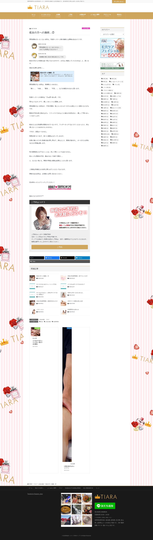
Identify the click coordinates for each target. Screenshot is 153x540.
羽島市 (105, 125)
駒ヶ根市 (115, 140)
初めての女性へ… (40, 488)
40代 (114, 78)
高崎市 (105, 145)
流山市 (114, 116)
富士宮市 (106, 105)
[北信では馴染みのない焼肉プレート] (87, 509)
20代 (105, 78)
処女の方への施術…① (42, 276)
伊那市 (118, 93)
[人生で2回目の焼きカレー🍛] (66, 509)
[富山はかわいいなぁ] (87, 520)
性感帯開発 (56, 321)
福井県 (105, 122)
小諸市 (105, 108)
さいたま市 (106, 84)
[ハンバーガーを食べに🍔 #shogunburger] (87, 499)
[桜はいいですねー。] (76, 520)
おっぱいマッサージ (117, 81)
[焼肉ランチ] (76, 499)
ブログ (47, 319)
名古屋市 (106, 102)
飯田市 (114, 137)
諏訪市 (114, 128)
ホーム (30, 488)
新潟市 (115, 110)
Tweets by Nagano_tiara (35, 494)
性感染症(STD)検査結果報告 (73, 488)
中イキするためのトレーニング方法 (46, 284)
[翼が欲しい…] (66, 499)
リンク (98, 488)
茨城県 (105, 128)
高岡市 (114, 143)
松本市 (115, 113)
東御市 (105, 113)
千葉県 (114, 99)
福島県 (114, 122)
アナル (116, 84)
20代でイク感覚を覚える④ (75, 301)
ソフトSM (106, 87)
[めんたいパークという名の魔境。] (66, 520)
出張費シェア (116, 96)
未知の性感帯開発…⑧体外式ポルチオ (47, 301)
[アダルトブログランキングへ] (59, 187)
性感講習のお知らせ (73, 309)
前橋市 (105, 99)
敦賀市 (105, 110)
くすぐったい (40, 309)
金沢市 (115, 131)
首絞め (105, 140)
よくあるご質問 (51, 488)
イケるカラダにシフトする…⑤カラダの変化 (37, 342)
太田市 (115, 102)
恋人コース (116, 108)
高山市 (105, 143)
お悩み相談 (86, 28)
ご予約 (59, 247)
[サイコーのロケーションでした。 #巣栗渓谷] (76, 509)
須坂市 (105, 137)
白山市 (114, 119)
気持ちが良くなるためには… (76, 292)
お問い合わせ (119, 1)
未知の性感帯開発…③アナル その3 (77, 276)
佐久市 (105, 96)
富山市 (115, 105)
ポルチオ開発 (107, 93)
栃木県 (105, 116)
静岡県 (115, 134)
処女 (42, 321)
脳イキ (114, 125)
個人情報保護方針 (88, 488)
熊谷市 (105, 119)
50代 (105, 81)
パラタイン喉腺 (108, 90)
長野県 (106, 134)
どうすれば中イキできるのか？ (76, 284)
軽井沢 (105, 131)
